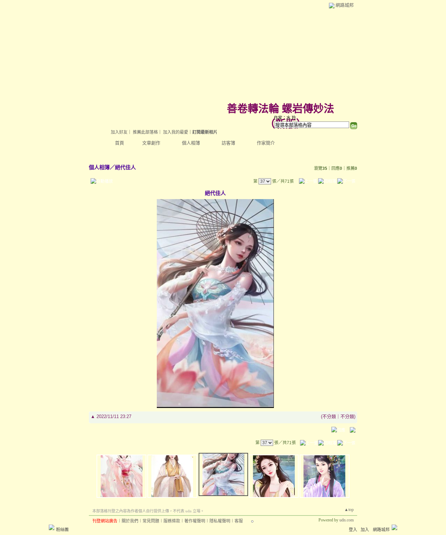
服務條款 (171, 521)
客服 (238, 521)
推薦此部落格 (145, 132)
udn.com (346, 520)
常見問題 (151, 521)
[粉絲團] (51, 527)
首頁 (119, 142)
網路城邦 (345, 5)
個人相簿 (191, 142)
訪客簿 (228, 142)
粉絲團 (62, 529)
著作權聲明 (194, 521)
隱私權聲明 (219, 521)
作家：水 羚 (285, 118)
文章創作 (151, 142)
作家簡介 (266, 142)
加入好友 (119, 132)
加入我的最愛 (175, 132)
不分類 (329, 416)
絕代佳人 (125, 167)
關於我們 (130, 521)
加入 (365, 529)
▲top (349, 509)
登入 (353, 529)
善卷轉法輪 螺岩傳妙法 (280, 108)
